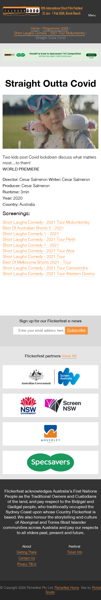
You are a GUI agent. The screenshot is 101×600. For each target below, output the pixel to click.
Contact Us (26, 558)
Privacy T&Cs (26, 564)
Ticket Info (74, 552)
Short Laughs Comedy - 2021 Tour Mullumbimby (49, 33)
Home (35, 28)
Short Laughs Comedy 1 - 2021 (31, 234)
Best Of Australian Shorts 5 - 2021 (33, 228)
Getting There (27, 552)
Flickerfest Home (67, 588)
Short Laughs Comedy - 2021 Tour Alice (38, 251)
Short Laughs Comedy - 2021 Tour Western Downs (49, 274)
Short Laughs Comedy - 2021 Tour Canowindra (45, 268)
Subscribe (76, 330)
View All (69, 355)
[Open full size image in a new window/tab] (50, 148)
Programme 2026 (55, 28)
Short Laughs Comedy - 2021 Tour (34, 257)
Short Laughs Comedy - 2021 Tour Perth (39, 240)
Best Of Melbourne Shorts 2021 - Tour (37, 263)
